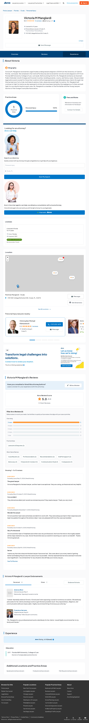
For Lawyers (4, 703)
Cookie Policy (25, 717)
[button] (18, 286)
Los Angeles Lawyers (29, 691)
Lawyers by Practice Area (35, 3)
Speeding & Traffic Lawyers (53, 711)
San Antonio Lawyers (29, 708)
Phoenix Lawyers (28, 706)
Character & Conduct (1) (29, 462)
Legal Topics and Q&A (52, 3)
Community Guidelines (37, 717)
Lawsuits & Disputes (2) (16, 445)
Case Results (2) (13, 457)
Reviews (44, 54)
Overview (14, 54)
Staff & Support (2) (64, 457)
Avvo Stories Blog (6, 700)
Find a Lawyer (5, 688)
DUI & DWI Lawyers (50, 697)
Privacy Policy (15, 717)
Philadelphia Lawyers (29, 703)
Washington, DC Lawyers (30, 700)
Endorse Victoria (74, 582)
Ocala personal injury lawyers (41, 671)
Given (44, 582)
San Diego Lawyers (28, 711)
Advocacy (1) (12, 462)
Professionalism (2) (29, 457)
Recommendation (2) (47, 457)
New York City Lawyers (29, 688)
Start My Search (44, 177)
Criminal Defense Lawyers (52, 694)
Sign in (85, 3)
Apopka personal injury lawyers (15, 671)
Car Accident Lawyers (51, 703)
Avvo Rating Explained (73, 697)
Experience (74, 54)
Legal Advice (4, 694)
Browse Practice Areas (7, 697)
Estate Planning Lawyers (52, 700)
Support (69, 694)
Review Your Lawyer (7, 691)
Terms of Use (5, 717)
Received (17, 582)
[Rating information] (54, 21)
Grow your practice (72, 3)
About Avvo (70, 688)
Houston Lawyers (28, 697)
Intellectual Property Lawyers (53, 708)
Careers (69, 691)
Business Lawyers (50, 691)
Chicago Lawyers (28, 694)
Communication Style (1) (49, 462)
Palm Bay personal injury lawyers (68, 671)
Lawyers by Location (18, 3)
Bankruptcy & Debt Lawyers (53, 688)
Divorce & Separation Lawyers (53, 706)
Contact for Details (73, 110)
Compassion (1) (67, 462)
